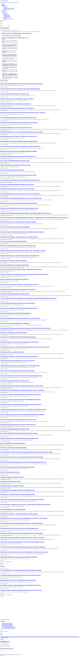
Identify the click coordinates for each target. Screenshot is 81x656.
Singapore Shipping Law (7, 17)
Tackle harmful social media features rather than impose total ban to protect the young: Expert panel (22, 499)
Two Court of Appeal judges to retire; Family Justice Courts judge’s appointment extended (20, 88)
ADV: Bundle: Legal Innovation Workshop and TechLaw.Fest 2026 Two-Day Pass (17, 156)
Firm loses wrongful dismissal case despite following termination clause (15, 313)
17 (2, 645)
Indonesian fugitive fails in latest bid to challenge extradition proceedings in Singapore (19, 141)
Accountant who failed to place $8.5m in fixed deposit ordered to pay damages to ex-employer (20, 575)
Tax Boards (5, 9)
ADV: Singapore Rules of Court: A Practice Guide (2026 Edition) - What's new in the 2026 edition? (21, 131)
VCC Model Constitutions (7, 16)
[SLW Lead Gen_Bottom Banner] (5, 619)
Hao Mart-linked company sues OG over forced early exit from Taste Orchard (17, 188)
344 (2, 626)
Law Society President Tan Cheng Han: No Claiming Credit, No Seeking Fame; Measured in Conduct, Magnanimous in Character (28, 298)
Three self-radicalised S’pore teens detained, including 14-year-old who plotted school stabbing (20, 570)
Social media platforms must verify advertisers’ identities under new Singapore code (18, 136)
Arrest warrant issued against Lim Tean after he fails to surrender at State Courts (18, 419)
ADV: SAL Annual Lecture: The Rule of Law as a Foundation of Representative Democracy (20, 180)
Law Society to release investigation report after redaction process (14, 93)
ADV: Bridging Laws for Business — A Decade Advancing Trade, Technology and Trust (19, 236)
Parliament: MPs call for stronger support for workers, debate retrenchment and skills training (21, 375)
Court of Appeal (6, 6)
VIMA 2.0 (5, 18)
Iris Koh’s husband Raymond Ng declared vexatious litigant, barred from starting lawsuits (19, 365)
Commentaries (4, 5)
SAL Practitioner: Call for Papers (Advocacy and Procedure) (13, 260)
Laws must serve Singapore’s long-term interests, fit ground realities (15, 226)
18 (3, 645)
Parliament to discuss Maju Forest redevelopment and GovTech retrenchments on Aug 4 (19, 438)
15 (8, 644)
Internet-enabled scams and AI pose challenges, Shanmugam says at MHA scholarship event (20, 146)
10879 (3, 625)
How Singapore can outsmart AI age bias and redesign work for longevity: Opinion (18, 175)
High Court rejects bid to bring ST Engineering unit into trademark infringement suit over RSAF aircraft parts (24, 274)
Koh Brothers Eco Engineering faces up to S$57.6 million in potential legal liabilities (18, 151)
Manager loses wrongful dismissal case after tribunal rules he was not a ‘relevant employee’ (20, 318)
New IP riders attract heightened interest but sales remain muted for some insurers (18, 336)
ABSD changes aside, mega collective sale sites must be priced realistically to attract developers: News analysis (24, 552)
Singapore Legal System (7, 15)
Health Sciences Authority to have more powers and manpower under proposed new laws (19, 341)
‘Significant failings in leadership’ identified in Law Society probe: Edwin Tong (17, 360)
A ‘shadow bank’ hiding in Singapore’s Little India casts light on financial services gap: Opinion (21, 590)
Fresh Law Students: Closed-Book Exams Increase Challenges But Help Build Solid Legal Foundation (22, 414)
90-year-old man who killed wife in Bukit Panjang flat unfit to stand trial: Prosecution (18, 433)
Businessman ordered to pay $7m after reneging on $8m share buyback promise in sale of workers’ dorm (23, 112)
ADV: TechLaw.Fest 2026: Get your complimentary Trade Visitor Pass (15, 103)
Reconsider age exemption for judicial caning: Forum (11, 477)
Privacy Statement (6, 654)
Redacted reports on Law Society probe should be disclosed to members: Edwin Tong (18, 203)
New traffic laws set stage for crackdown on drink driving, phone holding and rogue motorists (20, 399)
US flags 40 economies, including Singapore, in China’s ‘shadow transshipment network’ (19, 208)
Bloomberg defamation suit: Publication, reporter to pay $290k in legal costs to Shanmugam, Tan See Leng (23, 462)
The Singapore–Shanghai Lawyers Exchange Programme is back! (14, 265)
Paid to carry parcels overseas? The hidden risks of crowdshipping (14, 323)
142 (2, 624)
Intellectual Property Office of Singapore (9, 8)
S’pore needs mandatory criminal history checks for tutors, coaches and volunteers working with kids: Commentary (25, 504)
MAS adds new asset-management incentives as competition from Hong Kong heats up (19, 122)
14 (7, 644)
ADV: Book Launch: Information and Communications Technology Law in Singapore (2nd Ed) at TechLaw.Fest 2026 (25, 213)
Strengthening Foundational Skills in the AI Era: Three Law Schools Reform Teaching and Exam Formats (23, 409)
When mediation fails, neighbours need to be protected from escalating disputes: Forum (19, 528)
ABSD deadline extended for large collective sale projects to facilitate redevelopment (18, 556)
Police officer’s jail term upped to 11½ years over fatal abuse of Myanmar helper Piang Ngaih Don (21, 456)
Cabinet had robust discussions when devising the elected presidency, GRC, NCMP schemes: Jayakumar (22, 250)
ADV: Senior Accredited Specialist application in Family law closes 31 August (17, 108)
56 (2, 627)
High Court (5, 7)
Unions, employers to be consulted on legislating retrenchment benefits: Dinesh (17, 370)
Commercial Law (6, 14)
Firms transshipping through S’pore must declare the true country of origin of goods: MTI (19, 193)
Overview (5, 13)
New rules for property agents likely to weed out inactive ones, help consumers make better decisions (22, 231)
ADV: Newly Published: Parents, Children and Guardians (12, 443)
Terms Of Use (2, 654)
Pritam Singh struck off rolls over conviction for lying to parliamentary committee (18, 221)
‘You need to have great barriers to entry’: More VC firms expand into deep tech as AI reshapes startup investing (24, 346)
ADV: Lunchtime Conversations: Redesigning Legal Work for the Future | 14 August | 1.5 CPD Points (22, 390)
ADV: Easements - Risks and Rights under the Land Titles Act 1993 (14, 160)
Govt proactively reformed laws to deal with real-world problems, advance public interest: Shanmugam (22, 546)
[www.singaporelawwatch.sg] (4, 0)
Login (1, 21)
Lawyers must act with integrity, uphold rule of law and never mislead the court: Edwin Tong (20, 394)
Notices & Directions (5, 11)
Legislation (3, 10)
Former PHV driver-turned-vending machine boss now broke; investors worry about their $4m (20, 198)
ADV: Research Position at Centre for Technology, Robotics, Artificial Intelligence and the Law (20, 269)
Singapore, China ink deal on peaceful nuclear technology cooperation (15, 165)
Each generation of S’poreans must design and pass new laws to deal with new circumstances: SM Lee (22, 541)
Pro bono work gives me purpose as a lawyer (10, 472)
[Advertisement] (6, 613)
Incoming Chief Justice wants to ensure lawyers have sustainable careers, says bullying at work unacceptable (23, 518)
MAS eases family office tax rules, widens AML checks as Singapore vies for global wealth (19, 255)
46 (2, 623)
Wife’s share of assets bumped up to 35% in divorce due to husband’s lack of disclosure (19, 308)
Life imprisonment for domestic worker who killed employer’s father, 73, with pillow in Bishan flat (21, 523)
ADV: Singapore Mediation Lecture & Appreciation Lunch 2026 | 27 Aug (16, 127)
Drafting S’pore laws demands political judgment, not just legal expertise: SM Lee (18, 245)
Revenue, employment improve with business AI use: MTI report (14, 279)
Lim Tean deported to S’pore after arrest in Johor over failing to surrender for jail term (19, 284)
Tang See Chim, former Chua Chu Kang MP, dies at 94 (12, 170)
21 (7, 645)
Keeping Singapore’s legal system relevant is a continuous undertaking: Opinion (17, 494)
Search (9, 25)
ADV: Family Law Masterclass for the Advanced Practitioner (13, 241)
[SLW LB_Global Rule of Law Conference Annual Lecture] (8, 2)
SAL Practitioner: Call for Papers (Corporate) (10, 481)
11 (3, 644)
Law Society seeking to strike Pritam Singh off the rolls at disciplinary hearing (17, 467)
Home (3, 3)
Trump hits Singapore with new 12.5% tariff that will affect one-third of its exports (18, 580)
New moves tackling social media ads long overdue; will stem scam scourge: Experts (18, 117)
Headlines (3, 4)
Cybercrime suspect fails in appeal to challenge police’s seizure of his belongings (17, 303)
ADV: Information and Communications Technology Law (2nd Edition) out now (17, 490)
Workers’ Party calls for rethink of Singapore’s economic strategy (14, 380)
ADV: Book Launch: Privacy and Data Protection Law (12, 352)
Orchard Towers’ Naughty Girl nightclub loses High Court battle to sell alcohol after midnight (20, 404)
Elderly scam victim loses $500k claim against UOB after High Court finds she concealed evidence (21, 83)
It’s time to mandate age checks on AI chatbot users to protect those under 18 (17, 98)
